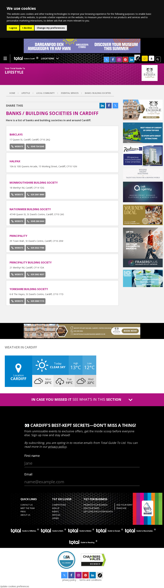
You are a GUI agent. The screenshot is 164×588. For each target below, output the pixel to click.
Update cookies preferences (14, 586)
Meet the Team (27, 508)
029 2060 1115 (37, 301)
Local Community (45, 93)
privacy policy (69, 579)
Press (23, 511)
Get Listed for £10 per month (98, 511)
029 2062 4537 (37, 274)
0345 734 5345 (37, 146)
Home (12, 93)
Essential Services (69, 93)
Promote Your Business (95, 504)
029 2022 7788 (37, 247)
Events (55, 511)
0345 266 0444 (37, 221)
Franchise (121, 508)
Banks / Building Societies (98, 93)
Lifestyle (25, 93)
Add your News (91, 508)
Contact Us (26, 504)
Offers (55, 518)
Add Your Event (124, 504)
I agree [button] (13, 27)
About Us (25, 515)
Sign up (55, 508)
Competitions (59, 504)
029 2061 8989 (37, 194)
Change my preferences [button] (51, 27)
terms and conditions (91, 579)
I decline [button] (27, 27)
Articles (56, 515)
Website (19, 146)
